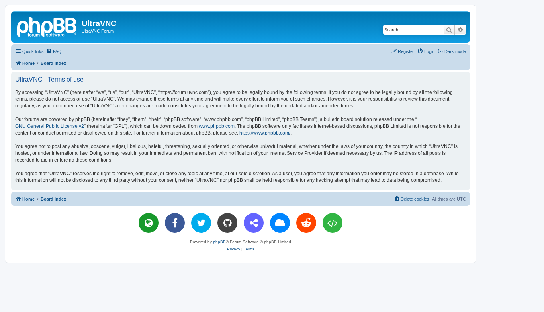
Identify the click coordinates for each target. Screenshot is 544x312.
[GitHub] (227, 223)
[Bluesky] (280, 223)
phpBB (219, 242)
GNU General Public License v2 (49, 126)
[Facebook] (175, 223)
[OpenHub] (332, 223)
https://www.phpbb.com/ (264, 133)
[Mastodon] (254, 223)
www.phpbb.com (217, 126)
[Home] (47, 26)
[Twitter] (201, 223)
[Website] (149, 223)
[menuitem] (54, 51)
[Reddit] (306, 223)
